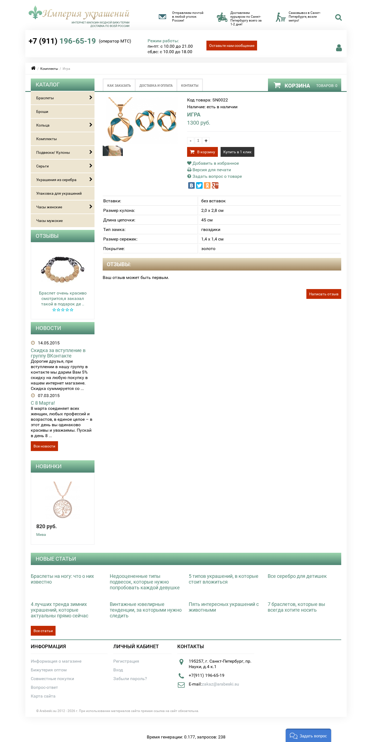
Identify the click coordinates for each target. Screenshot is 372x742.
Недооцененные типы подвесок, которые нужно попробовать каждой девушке (145, 581)
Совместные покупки (52, 678)
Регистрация (126, 661)
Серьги (42, 166)
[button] (308, 735)
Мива (41, 534)
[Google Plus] (215, 185)
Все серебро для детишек (297, 576)
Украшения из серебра (56, 180)
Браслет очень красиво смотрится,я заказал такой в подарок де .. (63, 298)
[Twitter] (199, 185)
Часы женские (49, 207)
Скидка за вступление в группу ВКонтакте (58, 353)
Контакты (189, 86)
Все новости (44, 446)
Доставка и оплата (156, 86)
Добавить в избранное (215, 163)
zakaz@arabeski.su (220, 684)
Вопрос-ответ (44, 687)
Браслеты (45, 98)
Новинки (49, 466)
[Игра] (142, 142)
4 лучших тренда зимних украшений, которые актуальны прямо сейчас (59, 609)
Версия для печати (211, 169)
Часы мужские (49, 220)
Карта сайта (43, 696)
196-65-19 (62, 41)
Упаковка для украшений (59, 193)
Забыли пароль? (130, 678)
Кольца (43, 125)
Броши (42, 111)
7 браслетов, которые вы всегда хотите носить (296, 607)
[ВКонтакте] (191, 185)
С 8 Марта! (43, 403)
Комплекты (49, 69)
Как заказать (119, 86)
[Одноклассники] (207, 185)
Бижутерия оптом (49, 669)
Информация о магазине (56, 661)
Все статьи (43, 631)
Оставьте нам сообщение (231, 45)
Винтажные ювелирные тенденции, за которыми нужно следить (146, 609)
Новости (48, 328)
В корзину (206, 152)
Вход (118, 669)
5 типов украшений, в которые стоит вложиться (223, 579)
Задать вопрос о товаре (216, 176)
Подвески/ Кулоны (53, 152)
